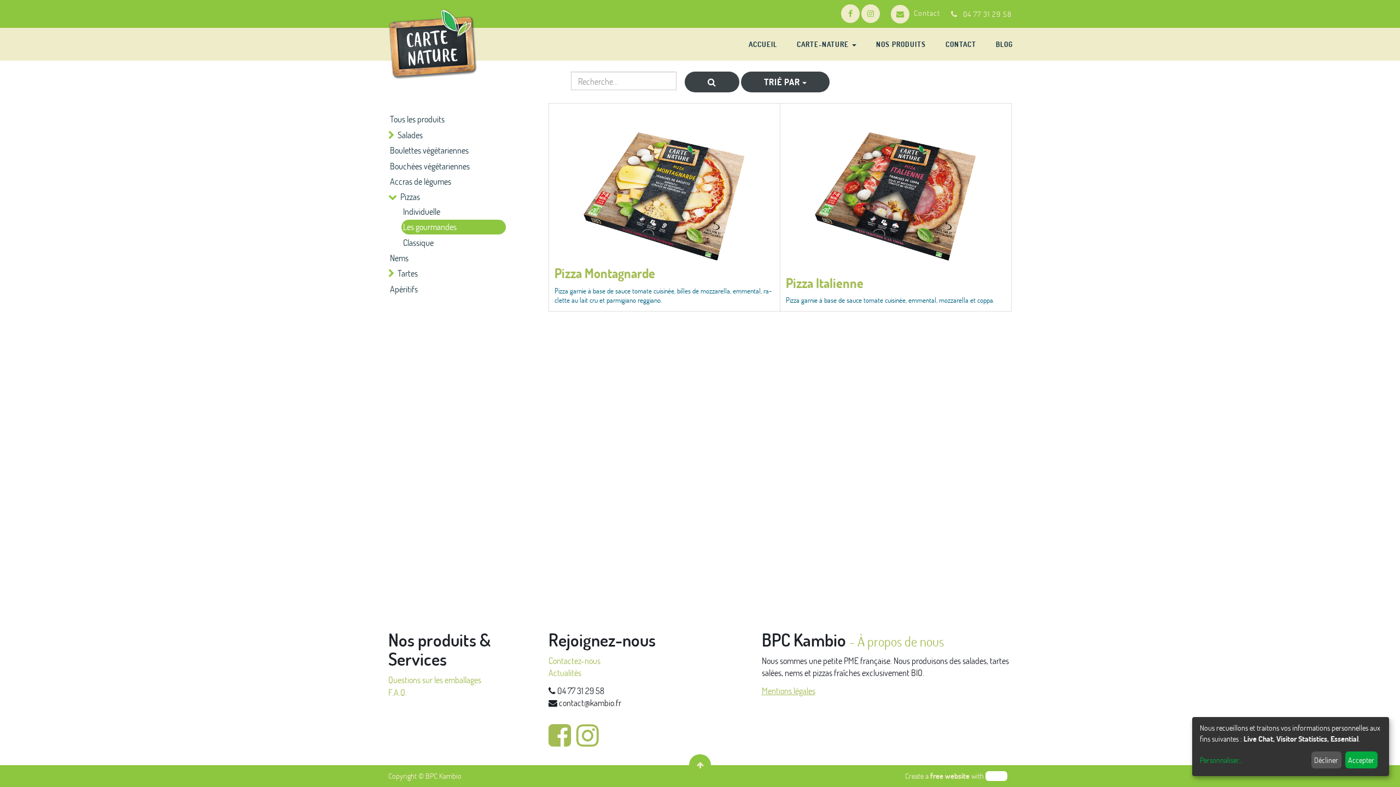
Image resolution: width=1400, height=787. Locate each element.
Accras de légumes (420, 181)
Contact (927, 13)
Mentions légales (788, 690)
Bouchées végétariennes (430, 166)
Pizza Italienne (825, 282)
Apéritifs (404, 289)
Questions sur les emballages (434, 679)
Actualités (565, 672)
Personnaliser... (1221, 760)
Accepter (1361, 760)
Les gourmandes (430, 226)
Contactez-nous (574, 660)
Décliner (1326, 760)
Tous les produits (417, 119)
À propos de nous (901, 641)
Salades (410, 134)
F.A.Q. (397, 692)
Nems (399, 257)
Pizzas (410, 196)
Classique (418, 242)
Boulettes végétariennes (429, 150)
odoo (996, 776)
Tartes (408, 273)
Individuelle (421, 211)
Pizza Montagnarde (605, 273)
